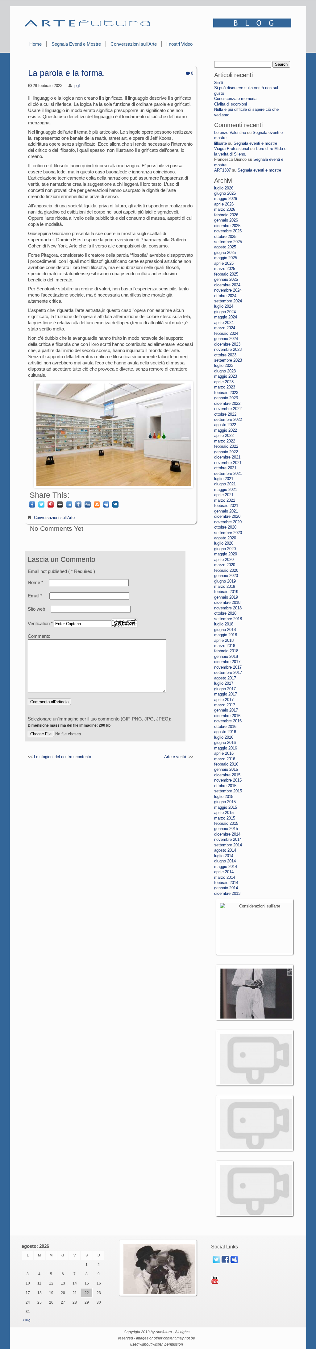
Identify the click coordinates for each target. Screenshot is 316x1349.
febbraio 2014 (226, 882)
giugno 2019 (225, 581)
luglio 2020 (223, 543)
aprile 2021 (224, 494)
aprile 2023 (224, 382)
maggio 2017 (225, 694)
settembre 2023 (228, 360)
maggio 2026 (225, 198)
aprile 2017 (224, 699)
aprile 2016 (224, 753)
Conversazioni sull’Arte (133, 44)
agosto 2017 (225, 678)
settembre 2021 (228, 473)
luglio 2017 (223, 683)
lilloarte (220, 143)
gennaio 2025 (226, 279)
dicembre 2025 (227, 225)
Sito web (36, 609)
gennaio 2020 (226, 575)
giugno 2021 (225, 484)
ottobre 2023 (225, 355)
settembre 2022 (228, 419)
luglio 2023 (223, 365)
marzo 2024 (224, 328)
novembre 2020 (228, 522)
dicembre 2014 (227, 834)
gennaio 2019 (226, 597)
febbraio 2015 (226, 823)
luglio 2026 (223, 188)
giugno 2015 (225, 801)
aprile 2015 (224, 812)
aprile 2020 (224, 559)
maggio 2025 (225, 257)
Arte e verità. (175, 756)
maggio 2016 (225, 748)
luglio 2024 (223, 306)
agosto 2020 (225, 538)
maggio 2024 (225, 317)
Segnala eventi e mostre (255, 143)
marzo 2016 (224, 759)
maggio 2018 (225, 635)
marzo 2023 (224, 387)
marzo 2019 (224, 586)
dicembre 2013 (227, 893)
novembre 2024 (228, 290)
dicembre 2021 (227, 457)
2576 (218, 82)
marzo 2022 (224, 441)
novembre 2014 (228, 839)
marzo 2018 (224, 645)
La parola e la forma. (66, 73)
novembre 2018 (228, 608)
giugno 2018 (225, 629)
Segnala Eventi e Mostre (76, 44)
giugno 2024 (225, 311)
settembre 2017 (228, 672)
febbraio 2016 (226, 764)
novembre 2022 (228, 408)
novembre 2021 (228, 462)
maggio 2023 (225, 376)
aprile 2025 (224, 263)
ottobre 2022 (225, 414)
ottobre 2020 (225, 527)
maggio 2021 (225, 489)
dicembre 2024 (227, 285)
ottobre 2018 (225, 613)
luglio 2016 (223, 737)
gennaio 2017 (226, 710)
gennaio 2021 (226, 511)
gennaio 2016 (226, 769)
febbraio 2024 (226, 333)
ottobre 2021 (225, 468)
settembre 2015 (228, 791)
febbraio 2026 (226, 215)
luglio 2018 (223, 624)
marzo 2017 (224, 705)
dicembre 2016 (227, 715)
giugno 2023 (225, 371)
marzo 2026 (224, 209)
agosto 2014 (225, 850)
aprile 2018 (224, 640)
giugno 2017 (225, 689)
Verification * (41, 623)
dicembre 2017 (227, 661)
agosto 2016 (225, 731)
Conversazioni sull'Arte (54, 517)
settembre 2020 (228, 532)
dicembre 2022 (227, 403)
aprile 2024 (224, 322)
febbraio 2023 (226, 392)
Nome (35, 582)
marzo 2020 (224, 564)
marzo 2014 (224, 877)
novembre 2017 (228, 667)
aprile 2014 (224, 872)
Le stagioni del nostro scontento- (63, 756)
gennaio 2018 (226, 656)
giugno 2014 (225, 861)
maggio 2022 (225, 430)
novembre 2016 (228, 721)
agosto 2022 (225, 424)
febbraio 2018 (226, 651)
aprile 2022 (224, 435)
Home (35, 44)
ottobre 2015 (225, 785)
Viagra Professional (231, 148)
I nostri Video (179, 44)
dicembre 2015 (227, 775)
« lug (27, 1320)
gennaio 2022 (226, 452)
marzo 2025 (224, 268)
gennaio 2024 (226, 338)
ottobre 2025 (225, 236)
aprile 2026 (224, 204)
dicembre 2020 (227, 516)
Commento (39, 636)
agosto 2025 (225, 247)
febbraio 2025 (226, 274)
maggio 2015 (225, 807)
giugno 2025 (225, 252)
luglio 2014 (223, 855)
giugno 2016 (225, 742)
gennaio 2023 (226, 398)
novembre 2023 (228, 349)
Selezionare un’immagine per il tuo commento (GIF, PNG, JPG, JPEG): (99, 722)
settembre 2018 (228, 618)
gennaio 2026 (226, 220)
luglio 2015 (223, 796)
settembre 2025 (228, 241)
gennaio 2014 (226, 888)
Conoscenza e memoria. (236, 98)
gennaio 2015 (226, 828)
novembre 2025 (228, 231)
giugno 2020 (225, 548)
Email (35, 595)
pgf (77, 85)
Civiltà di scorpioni (230, 104)
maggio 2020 (225, 554)
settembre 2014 (228, 845)
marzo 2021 (224, 500)
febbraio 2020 (226, 570)
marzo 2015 (224, 818)
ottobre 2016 (225, 726)
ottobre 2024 (225, 295)
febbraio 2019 (226, 591)
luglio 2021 (223, 478)
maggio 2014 (225, 866)
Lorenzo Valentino (230, 132)
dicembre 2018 (227, 602)
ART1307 (222, 170)
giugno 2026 (225, 193)
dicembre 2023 (227, 344)
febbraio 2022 (226, 446)
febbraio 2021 (226, 505)
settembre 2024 (228, 301)
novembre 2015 (228, 780)
